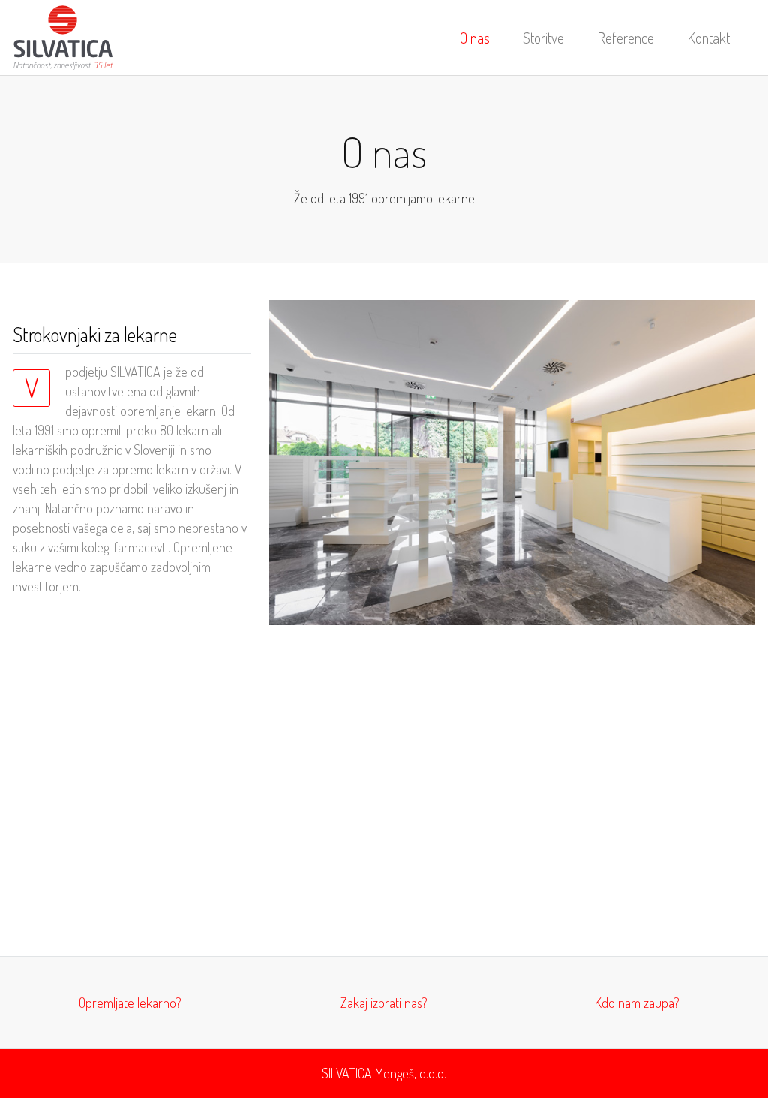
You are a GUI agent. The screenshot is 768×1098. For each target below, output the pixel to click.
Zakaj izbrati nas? (384, 1002)
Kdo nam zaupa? (637, 1002)
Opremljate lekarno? (130, 1002)
